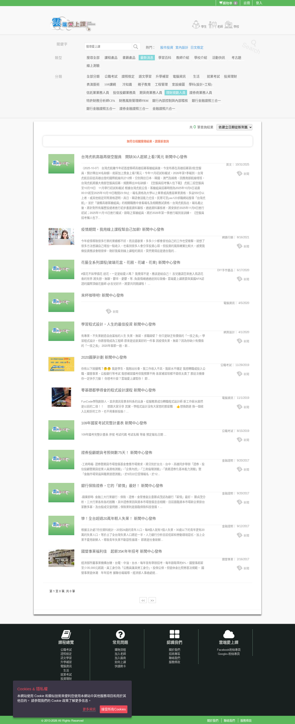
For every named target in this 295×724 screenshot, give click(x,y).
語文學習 (145, 76)
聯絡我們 (174, 658)
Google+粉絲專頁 (229, 654)
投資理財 (230, 76)
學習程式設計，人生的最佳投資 (107, 324)
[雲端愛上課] (74, 24)
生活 (196, 76)
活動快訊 (218, 57)
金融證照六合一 (163, 108)
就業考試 (213, 76)
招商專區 (174, 654)
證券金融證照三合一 (134, 108)
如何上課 (120, 662)
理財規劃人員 (176, 92)
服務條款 (174, 662)
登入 (259, 2)
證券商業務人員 (200, 92)
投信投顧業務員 (124, 92)
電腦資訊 (179, 76)
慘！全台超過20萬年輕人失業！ (107, 519)
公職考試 (111, 76)
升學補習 (162, 76)
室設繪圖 (178, 84)
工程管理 (161, 84)
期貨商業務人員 (151, 92)
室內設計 (182, 47)
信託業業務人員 (97, 92)
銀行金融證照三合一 (206, 100)
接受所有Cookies (113, 709)
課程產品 (111, 57)
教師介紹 (182, 57)
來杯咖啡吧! (91, 295)
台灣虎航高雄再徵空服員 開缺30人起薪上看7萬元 (122, 157)
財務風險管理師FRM (133, 100)
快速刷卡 (120, 666)
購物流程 (120, 650)
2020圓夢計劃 (92, 357)
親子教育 (144, 84)
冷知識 (127, 84)
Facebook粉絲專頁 (229, 650)
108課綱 (110, 84)
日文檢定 (196, 47)
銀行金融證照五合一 (101, 108)
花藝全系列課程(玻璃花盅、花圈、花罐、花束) (119, 263)
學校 (236, 26)
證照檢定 (128, 76)
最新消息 (146, 57)
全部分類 (93, 76)
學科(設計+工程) (200, 84)
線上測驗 (93, 65)
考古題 (236, 57)
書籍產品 (128, 57)
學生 (204, 26)
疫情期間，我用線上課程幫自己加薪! (111, 230)
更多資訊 (89, 709)
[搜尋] (135, 46)
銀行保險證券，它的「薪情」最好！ (110, 486)
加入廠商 (120, 658)
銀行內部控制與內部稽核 (170, 100)
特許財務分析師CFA (100, 100)
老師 (220, 26)
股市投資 (167, 47)
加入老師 (120, 654)
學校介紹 (200, 57)
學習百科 (164, 57)
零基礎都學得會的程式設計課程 (107, 390)
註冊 (247, 2)
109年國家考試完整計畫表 (102, 423)
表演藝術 (93, 84)
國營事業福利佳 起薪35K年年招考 (110, 551)
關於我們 (174, 650)
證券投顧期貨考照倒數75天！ (105, 453)
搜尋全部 (93, 57)
